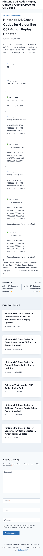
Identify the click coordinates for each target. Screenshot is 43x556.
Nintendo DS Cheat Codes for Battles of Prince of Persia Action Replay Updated (21, 408)
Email (7, 510)
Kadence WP (23, 550)
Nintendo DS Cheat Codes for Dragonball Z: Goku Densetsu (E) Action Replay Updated (21, 431)
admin (7, 39)
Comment (8, 472)
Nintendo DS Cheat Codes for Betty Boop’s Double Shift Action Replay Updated (20, 342)
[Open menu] (39, 4)
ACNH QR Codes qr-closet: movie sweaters (10, 287)
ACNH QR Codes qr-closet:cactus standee (32, 287)
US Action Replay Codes (12, 16)
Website (7, 520)
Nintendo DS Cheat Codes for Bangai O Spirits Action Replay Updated (19, 365)
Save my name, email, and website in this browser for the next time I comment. (20, 526)
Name (7, 501)
